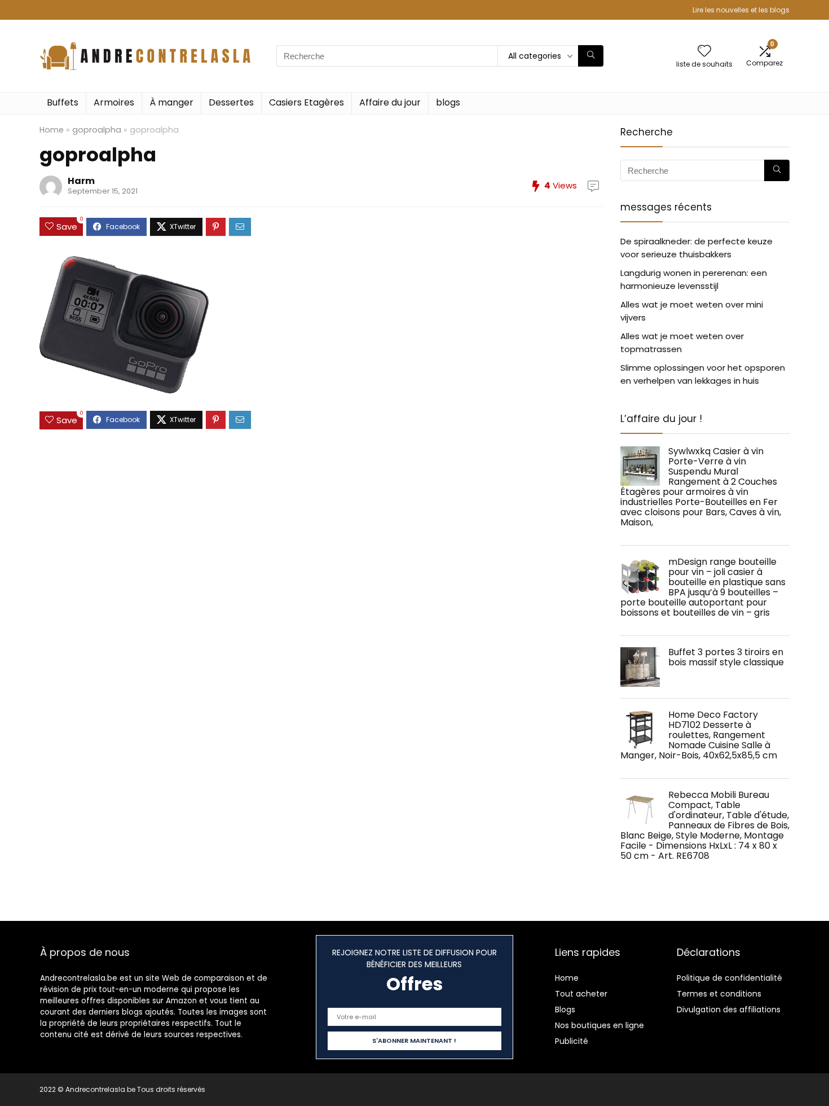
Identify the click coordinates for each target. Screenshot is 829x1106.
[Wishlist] (704, 51)
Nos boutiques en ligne (599, 1025)
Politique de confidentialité (729, 978)
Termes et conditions (719, 993)
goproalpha (96, 129)
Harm (81, 180)
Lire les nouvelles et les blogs (741, 10)
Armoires (114, 102)
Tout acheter (581, 993)
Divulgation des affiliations (729, 1009)
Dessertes (231, 102)
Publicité (571, 1041)
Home (51, 129)
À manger (171, 102)
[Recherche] (590, 56)
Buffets (62, 102)
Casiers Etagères (306, 102)
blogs (448, 102)
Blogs (565, 1009)
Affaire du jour (390, 102)
